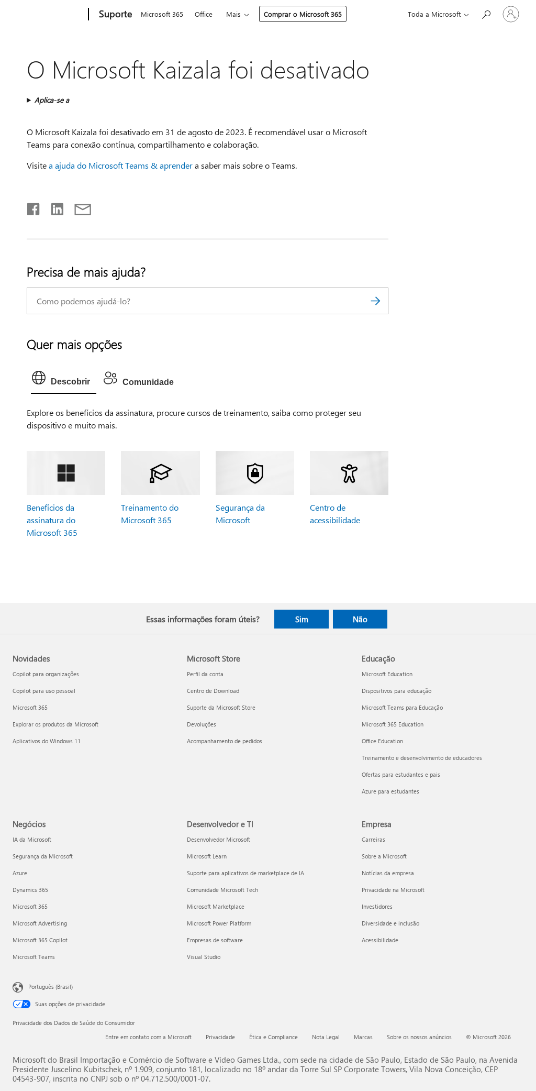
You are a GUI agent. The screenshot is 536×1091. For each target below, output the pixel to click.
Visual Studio (203, 957)
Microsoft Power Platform (219, 923)
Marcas (363, 1037)
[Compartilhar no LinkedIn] (53, 207)
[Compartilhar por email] (78, 207)
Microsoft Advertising (40, 923)
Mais (233, 13)
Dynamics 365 (30, 890)
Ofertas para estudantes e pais (401, 774)
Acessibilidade (380, 940)
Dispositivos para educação (396, 691)
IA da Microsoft (32, 839)
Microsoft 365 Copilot (40, 940)
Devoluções (201, 724)
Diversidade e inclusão (390, 923)
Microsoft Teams (34, 957)
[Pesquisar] (375, 301)
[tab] (63, 380)
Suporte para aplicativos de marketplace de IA (245, 873)
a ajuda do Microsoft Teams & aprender (121, 165)
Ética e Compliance (273, 1037)
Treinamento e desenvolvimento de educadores (422, 758)
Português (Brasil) (50, 986)
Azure (20, 873)
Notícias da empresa (388, 873)
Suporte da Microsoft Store (221, 707)
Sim (301, 619)
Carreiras (373, 839)
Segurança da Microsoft (43, 856)
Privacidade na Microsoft (393, 890)
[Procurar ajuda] (485, 13)
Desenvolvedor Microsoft (218, 839)
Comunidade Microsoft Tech (222, 890)
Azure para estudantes (390, 791)
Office (204, 13)
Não (360, 619)
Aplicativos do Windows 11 (47, 741)
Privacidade (220, 1037)
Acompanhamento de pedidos (224, 741)
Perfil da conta (205, 674)
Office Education (382, 741)
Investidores (377, 906)
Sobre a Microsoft (384, 856)
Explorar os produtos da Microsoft (55, 724)
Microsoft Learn (207, 856)
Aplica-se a (52, 100)
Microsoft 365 (162, 13)
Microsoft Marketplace (215, 906)
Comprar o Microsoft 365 (303, 13)
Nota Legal (326, 1037)
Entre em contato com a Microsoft (148, 1037)
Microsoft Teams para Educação (402, 707)
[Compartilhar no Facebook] (34, 207)
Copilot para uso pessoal (44, 691)
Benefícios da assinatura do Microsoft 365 (52, 520)
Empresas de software (215, 940)
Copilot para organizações (46, 674)
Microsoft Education (387, 674)
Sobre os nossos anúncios (419, 1037)
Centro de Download (213, 691)
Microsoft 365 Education (392, 724)
